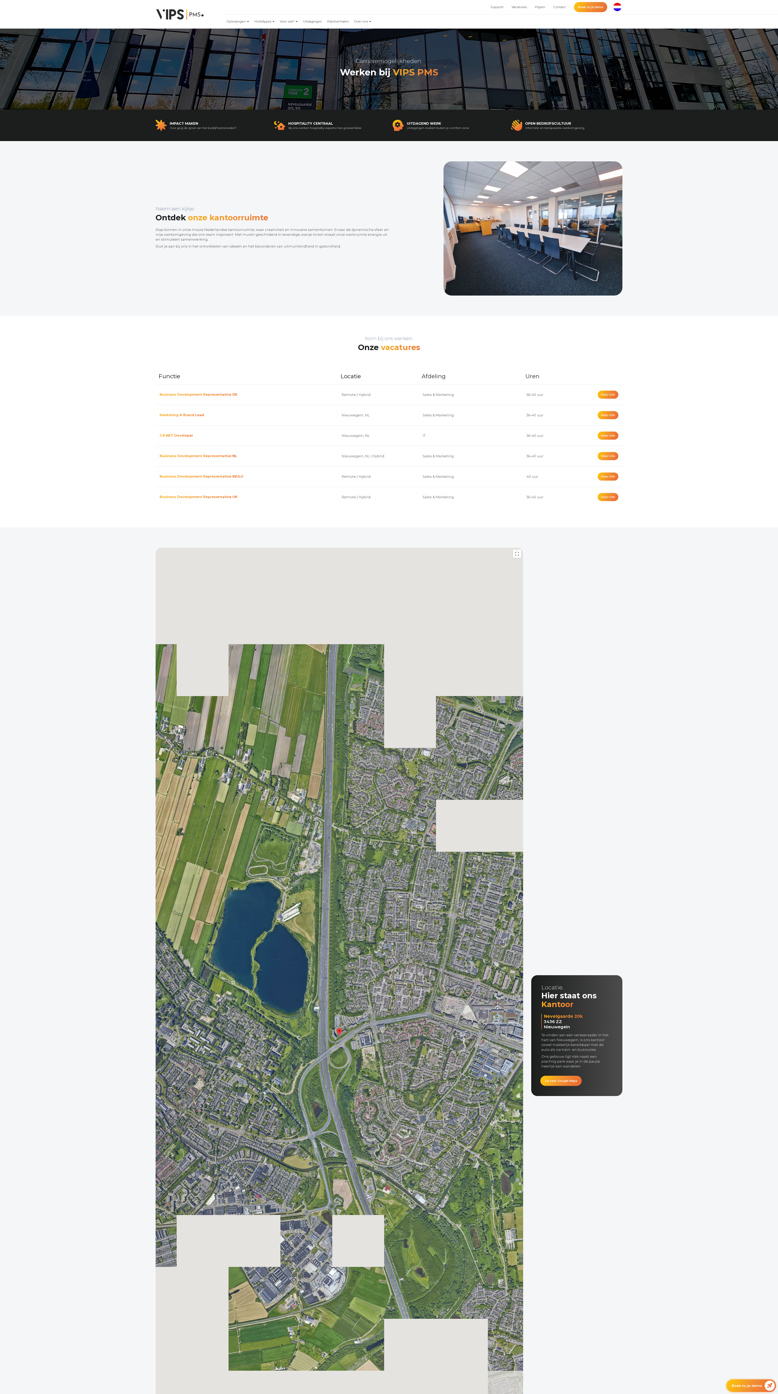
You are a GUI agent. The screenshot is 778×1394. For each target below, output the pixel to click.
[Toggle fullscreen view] (517, 554)
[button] (617, 7)
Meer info (608, 394)
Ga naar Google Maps (561, 1081)
